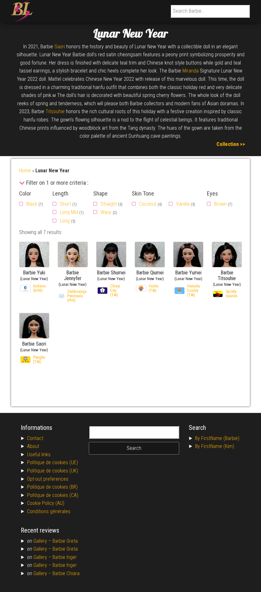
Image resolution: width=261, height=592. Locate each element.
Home (25, 171)
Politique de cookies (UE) (52, 462)
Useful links (39, 454)
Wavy (106, 212)
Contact (35, 438)
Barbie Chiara (66, 573)
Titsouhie (55, 111)
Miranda (190, 71)
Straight (109, 204)
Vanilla (182, 204)
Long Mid (69, 212)
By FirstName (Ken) (214, 446)
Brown (220, 204)
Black (31, 204)
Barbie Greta (65, 541)
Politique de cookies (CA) (52, 495)
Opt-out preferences (47, 479)
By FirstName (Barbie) (217, 438)
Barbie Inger (65, 557)
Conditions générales (48, 511)
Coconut (147, 204)
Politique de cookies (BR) (52, 487)
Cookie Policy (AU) (45, 503)
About (33, 446)
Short (65, 204)
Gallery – (43, 541)
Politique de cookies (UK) (52, 471)
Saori (59, 47)
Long (65, 221)
